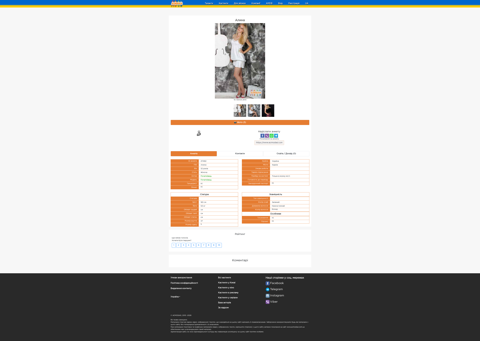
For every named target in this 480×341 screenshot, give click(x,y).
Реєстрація (294, 3)
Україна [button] (175, 297)
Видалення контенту (181, 288)
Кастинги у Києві (226, 283)
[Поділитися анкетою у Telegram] (276, 136)
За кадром (223, 308)
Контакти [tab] (240, 154)
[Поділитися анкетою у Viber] (267, 136)
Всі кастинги (224, 278)
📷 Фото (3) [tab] (240, 122)
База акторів (224, 303)
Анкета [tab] (193, 154)
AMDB (269, 3)
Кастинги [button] (223, 3)
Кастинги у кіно (226, 288)
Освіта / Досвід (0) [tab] (286, 154)
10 (219, 245)
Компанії (256, 3)
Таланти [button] (209, 3)
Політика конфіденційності (184, 283)
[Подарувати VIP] (199, 133)
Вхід (280, 3)
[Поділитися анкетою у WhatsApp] (272, 136)
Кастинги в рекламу (228, 293)
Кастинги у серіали (228, 298)
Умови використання (181, 278)
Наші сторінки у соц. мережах (285, 278)
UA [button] (306, 3)
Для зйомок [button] (240, 3)
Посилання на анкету (269, 139)
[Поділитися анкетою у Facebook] (262, 136)
